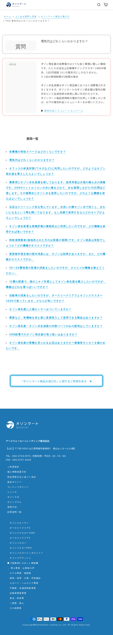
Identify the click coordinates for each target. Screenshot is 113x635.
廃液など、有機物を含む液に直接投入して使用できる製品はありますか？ (56, 317)
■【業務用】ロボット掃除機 (22, 563)
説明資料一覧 (14, 512)
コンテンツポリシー (18, 487)
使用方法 (12, 507)
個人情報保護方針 (16, 471)
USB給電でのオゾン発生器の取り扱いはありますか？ (43, 334)
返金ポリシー (14, 482)
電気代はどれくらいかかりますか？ (32, 159)
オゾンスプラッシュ (19, 558)
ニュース (12, 492)
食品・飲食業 (15, 598)
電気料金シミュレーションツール (63, 110)
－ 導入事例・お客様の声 (21, 568)
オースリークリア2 (18, 538)
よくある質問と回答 (26, 16)
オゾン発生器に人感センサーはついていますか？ (40, 309)
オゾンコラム (14, 502)
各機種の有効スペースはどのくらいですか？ (37, 151)
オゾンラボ (13, 497)
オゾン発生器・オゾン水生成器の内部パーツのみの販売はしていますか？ (56, 325)
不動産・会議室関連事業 (21, 588)
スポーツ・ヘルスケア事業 (22, 583)
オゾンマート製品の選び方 (55, 16)
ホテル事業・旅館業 (19, 573)
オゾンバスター (16, 543)
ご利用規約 (13, 466)
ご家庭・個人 (15, 603)
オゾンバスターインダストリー (25, 553)
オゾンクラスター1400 (21, 533)
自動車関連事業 (16, 593)
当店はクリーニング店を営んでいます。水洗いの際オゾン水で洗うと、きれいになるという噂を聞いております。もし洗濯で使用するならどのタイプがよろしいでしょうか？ (56, 212)
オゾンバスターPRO (19, 548)
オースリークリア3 (19, 528)
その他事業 (14, 608)
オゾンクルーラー (18, 523)
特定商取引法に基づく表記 (21, 477)
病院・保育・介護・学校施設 (24, 578)
